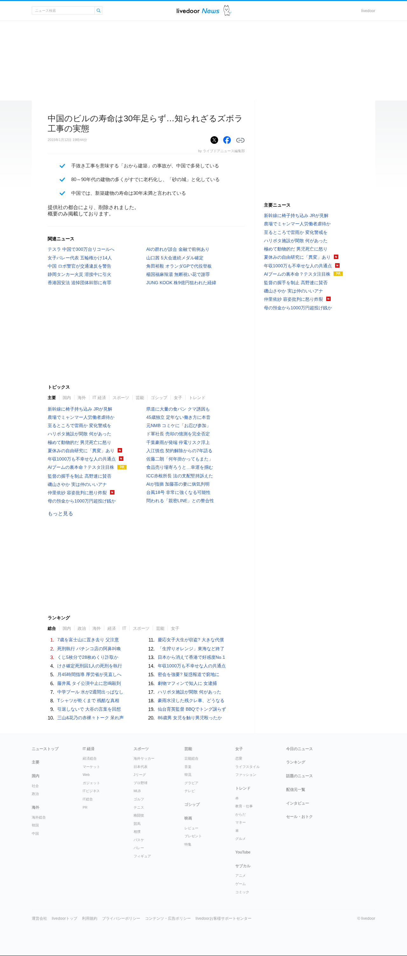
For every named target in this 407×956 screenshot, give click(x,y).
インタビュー (297, 803)
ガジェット (91, 783)
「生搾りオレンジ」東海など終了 (191, 648)
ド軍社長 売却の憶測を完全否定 (178, 433)
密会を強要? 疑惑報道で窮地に (188, 674)
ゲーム (240, 884)
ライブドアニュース (198, 11)
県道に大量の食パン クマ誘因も (178, 408)
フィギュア (142, 856)
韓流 (187, 775)
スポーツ (121, 397)
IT (124, 628)
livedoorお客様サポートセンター (224, 918)
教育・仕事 (244, 806)
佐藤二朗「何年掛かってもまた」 (179, 458)
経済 (111, 628)
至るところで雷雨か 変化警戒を (79, 425)
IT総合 (88, 799)
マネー (240, 822)
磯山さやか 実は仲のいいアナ (77, 484)
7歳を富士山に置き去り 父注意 (88, 639)
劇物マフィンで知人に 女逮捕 (187, 683)
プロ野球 (141, 783)
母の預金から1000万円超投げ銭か (82, 500)
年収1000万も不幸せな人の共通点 (82, 458)
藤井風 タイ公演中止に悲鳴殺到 (89, 683)
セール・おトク (299, 816)
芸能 (140, 397)
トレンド (197, 397)
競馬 (137, 824)
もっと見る (60, 513)
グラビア (191, 783)
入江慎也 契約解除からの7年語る (179, 450)
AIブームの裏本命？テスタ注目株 (81, 467)
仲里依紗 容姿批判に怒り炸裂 (77, 492)
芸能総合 (191, 758)
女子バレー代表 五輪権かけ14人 (80, 257)
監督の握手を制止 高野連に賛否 (79, 476)
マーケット (91, 767)
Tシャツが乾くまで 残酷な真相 (88, 700)
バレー (139, 848)
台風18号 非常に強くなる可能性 (178, 492)
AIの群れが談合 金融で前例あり (178, 249)
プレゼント (193, 836)
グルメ (240, 838)
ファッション (245, 775)
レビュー (191, 828)
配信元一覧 (295, 789)
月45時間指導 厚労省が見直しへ (89, 674)
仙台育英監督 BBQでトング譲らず (192, 709)
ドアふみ (227, 10)
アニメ (240, 875)
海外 (82, 397)
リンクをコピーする (240, 140)
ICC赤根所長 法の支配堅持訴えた (179, 475)
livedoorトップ (64, 918)
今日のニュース (299, 749)
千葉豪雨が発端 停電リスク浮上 (178, 442)
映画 (188, 818)
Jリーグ (140, 775)
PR (85, 807)
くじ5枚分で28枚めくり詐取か (87, 657)
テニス (139, 807)
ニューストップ (45, 749)
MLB (137, 791)
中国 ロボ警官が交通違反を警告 (79, 266)
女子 (178, 397)
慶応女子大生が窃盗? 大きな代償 (191, 639)
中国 (35, 833)
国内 (67, 397)
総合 (52, 628)
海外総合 (39, 817)
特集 (187, 844)
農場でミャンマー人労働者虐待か (81, 417)
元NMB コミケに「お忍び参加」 (178, 425)
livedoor (368, 11)
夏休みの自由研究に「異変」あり (81, 450)
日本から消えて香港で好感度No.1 (191, 657)
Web (86, 775)
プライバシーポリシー (121, 918)
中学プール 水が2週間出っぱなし (90, 691)
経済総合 (90, 758)
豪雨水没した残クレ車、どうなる (191, 700)
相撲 (137, 831)
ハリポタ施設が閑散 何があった (79, 433)
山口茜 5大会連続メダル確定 (175, 257)
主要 (52, 397)
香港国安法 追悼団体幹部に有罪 (79, 282)
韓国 (35, 825)
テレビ (189, 791)
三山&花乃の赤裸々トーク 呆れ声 (90, 717)
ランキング (295, 762)
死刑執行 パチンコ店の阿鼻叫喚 (89, 648)
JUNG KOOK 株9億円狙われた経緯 (181, 282)
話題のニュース (299, 776)
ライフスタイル (247, 767)
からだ (240, 814)
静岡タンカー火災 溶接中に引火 (79, 274)
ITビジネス (91, 791)
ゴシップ (159, 397)
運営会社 (39, 918)
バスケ (139, 840)
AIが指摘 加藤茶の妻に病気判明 (178, 484)
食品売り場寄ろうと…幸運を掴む (179, 467)
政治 (82, 628)
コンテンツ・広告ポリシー (168, 918)
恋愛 (238, 758)
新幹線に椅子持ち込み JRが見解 (80, 408)
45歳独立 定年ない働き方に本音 (178, 417)
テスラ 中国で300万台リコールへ (81, 249)
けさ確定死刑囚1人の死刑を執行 (89, 665)
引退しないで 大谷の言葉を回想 (89, 709)
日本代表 (141, 767)
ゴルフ (139, 799)
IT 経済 (99, 397)
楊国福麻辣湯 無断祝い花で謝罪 (178, 274)
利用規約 (89, 918)
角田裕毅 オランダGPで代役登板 (179, 266)
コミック (242, 892)
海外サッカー (144, 758)
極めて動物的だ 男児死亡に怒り (79, 442)
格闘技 (139, 815)
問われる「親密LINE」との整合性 (180, 500)
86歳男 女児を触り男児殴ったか (190, 717)
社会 (35, 786)
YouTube (243, 852)
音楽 (187, 767)
